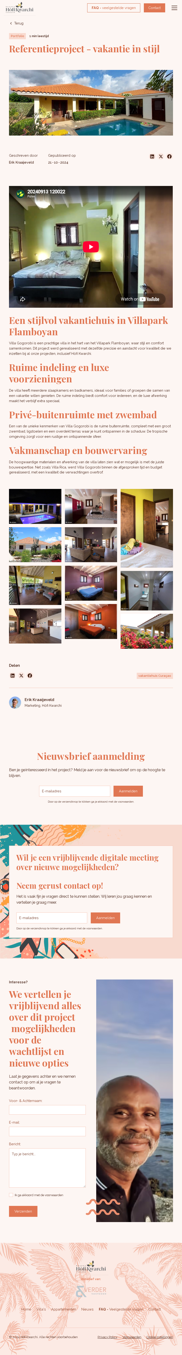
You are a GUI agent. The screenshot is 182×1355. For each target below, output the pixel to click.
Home (26, 1309)
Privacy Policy (107, 1337)
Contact (154, 8)
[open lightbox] (35, 506)
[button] (173, 8)
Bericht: (15, 1144)
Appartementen (63, 1309)
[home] (20, 7)
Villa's (41, 1309)
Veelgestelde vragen (121, 1309)
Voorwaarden (132, 1337)
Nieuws (87, 1309)
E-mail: (14, 1122)
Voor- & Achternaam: (25, 1101)
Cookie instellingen (159, 1337)
